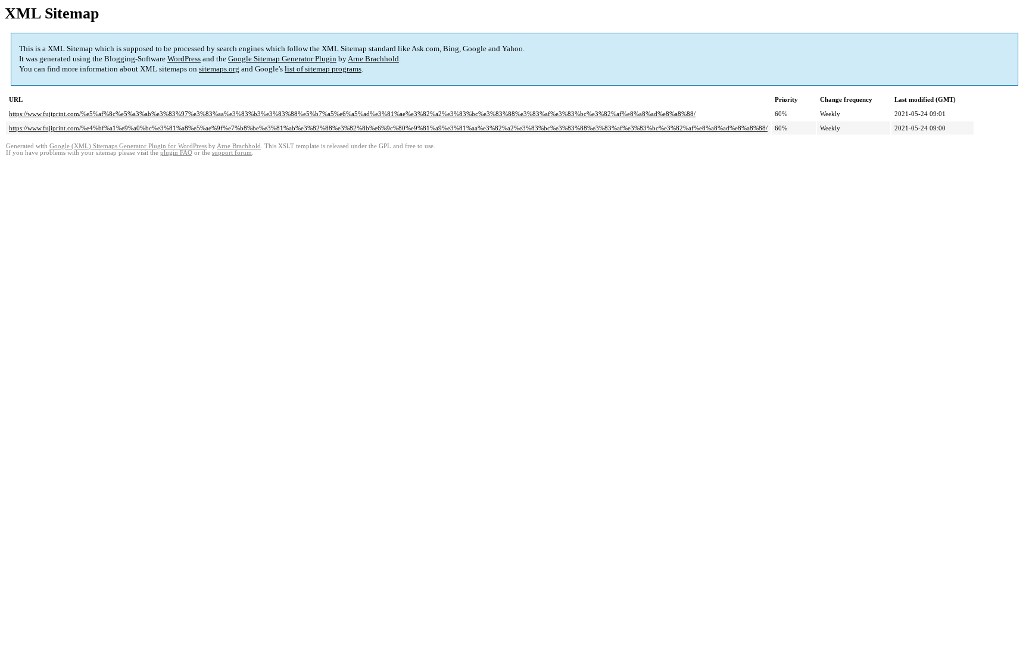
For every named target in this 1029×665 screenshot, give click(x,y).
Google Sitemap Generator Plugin (282, 58)
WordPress (184, 58)
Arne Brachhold (373, 58)
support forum (232, 152)
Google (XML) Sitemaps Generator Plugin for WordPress (128, 146)
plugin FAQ (176, 152)
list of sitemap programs (323, 68)
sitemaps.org (219, 68)
